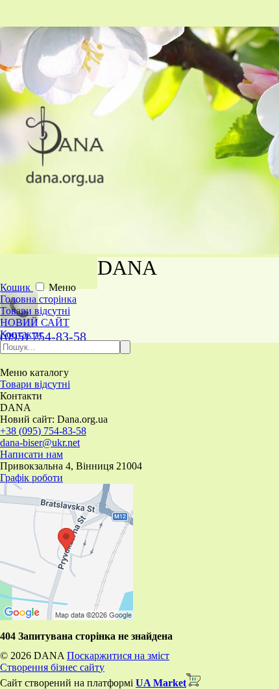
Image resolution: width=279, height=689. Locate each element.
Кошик (16, 287)
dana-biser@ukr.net (40, 442)
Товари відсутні (35, 310)
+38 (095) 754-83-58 (43, 430)
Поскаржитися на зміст (118, 655)
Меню (62, 287)
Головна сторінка (38, 299)
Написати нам (31, 454)
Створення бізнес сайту (52, 667)
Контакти (21, 334)
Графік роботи (31, 477)
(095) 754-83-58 (43, 336)
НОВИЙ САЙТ (34, 322)
